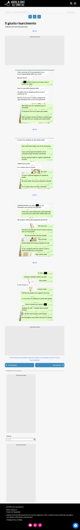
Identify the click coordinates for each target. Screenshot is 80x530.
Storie (7, 12)
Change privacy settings (14, 520)
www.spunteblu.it (18, 507)
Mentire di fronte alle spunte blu (16, 27)
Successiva (57, 365)
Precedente (12, 365)
